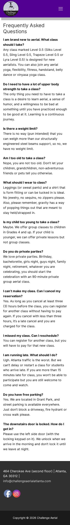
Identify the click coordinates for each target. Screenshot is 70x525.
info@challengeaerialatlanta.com (27, 481)
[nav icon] (60, 9)
